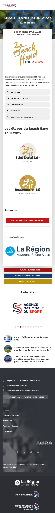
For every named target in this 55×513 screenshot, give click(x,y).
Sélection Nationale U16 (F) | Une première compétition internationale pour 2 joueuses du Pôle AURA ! (32, 359)
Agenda (31, 15)
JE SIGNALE (40, 15)
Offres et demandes (19, 15)
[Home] (27, 483)
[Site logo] (10, 5)
